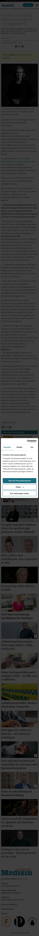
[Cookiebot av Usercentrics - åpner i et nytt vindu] (28, 441)
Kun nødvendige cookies (19, 493)
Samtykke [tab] (7, 447)
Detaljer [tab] (20, 447)
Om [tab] (32, 447)
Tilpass (18, 487)
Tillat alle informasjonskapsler (19, 481)
